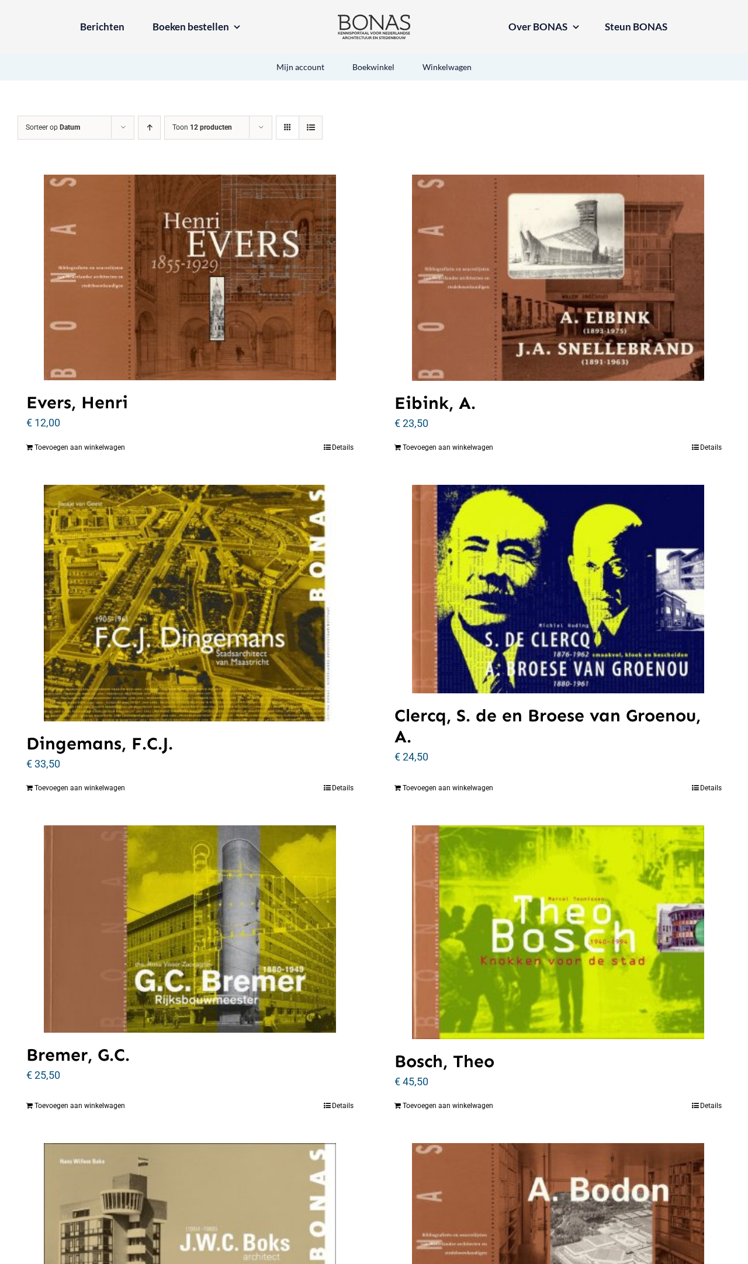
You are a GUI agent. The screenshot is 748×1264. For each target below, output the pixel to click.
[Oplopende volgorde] (149, 128)
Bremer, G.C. (78, 1054)
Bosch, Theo (444, 1061)
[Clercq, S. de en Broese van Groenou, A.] (558, 589)
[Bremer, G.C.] (190, 929)
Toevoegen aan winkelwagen (79, 447)
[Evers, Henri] (190, 277)
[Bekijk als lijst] (310, 127)
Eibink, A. (435, 403)
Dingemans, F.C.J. (99, 743)
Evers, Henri (77, 402)
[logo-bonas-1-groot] (374, 19)
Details (343, 447)
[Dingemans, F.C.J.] (190, 603)
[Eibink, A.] (558, 278)
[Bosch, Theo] (558, 932)
